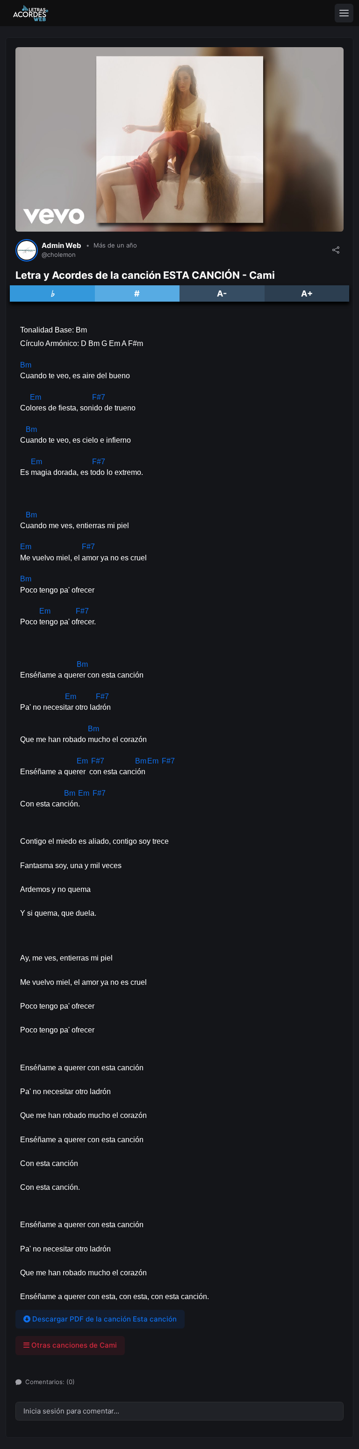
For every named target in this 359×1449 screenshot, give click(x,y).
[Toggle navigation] (344, 13)
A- (222, 293)
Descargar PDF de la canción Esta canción (103, 1319)
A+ (307, 293)
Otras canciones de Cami (73, 1345)
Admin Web (61, 245)
